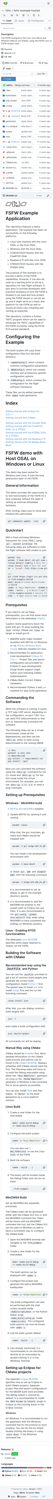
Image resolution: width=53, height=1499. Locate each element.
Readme (8, 49)
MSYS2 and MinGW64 (22, 808)
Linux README (30, 939)
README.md (11, 188)
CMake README (28, 1062)
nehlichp (10, 85)
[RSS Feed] (4, 15)
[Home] (5, 3)
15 (17, 15)
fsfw (8, 10)
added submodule (29, 142)
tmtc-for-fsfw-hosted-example (6, 142)
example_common (6, 111)
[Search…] (49, 28)
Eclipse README (29, 1379)
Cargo (16, 990)
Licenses (34, 1496)
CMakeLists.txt (12, 162)
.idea (8, 90)
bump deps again (29, 111)
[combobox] (17, 74)
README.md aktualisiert (32, 188)
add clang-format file (31, 147)
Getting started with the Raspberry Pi (26, 439)
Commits (11, 63)
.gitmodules (11, 157)
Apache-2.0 (9, 53)
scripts (9, 131)
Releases (6, 1449)
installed (29, 1053)
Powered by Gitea (19, 1489)
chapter (41, 618)
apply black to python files (33, 106)
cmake (9, 106)
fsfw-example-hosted (27, 10)
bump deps (26, 90)
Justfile (9, 173)
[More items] (49, 21)
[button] (12, 15)
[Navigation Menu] (49, 3)
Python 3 (33, 984)
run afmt (25, 162)
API (43, 1496)
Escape (39, 196)
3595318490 (17, 142)
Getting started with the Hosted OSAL (26, 423)
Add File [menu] (41, 74)
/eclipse (11, 126)
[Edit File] (48, 195)
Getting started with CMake (20, 417)
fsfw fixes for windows (31, 126)
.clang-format (12, 147)
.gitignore (10, 152)
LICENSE (10, 178)
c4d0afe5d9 (17, 116)
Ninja (29, 1090)
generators (11, 121)
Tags (45, 63)
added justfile (27, 173)
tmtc (8, 136)
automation (11, 95)
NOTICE (9, 183)
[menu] (11, 1496)
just (44, 687)
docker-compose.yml (12, 167)
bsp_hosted (11, 100)
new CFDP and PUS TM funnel (35, 100)
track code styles (29, 152)
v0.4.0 (7, 1454)
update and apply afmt (32, 131)
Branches (28, 63)
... (34, 85)
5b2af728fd (16, 111)
